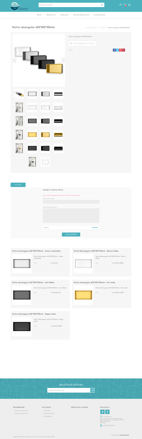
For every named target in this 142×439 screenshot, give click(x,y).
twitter (117, 50)
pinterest (120, 50)
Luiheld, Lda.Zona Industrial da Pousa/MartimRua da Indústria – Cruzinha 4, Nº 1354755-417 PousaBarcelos (112, 419)
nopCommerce (124, 435)
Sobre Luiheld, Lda (21, 410)
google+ (123, 50)
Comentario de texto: (50, 207)
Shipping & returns (21, 413)
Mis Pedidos (48, 416)
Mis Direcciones (49, 413)
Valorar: (46, 227)
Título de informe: (48, 198)
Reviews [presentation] (18, 185)
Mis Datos (47, 410)
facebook (114, 50)
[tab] (18, 185)
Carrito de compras (129, 5)
